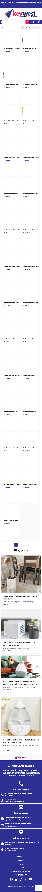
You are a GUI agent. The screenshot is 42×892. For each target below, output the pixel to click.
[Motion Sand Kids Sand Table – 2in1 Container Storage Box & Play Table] (3, 325)
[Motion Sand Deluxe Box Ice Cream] (22, 179)
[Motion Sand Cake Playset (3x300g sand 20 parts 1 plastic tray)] (3, 179)
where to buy (21, 875)
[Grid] (2, 27)
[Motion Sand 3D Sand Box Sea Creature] (22, 107)
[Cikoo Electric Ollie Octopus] (22, 34)
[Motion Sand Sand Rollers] (3, 434)
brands (21, 860)
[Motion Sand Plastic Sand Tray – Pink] (3, 397)
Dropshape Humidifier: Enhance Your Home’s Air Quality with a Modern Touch (20, 683)
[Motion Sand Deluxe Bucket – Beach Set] (3, 216)
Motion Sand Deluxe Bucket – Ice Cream (18, 266)
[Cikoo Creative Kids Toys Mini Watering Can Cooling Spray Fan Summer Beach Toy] (3, 34)
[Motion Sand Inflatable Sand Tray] (22, 288)
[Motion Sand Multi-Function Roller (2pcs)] (3, 361)
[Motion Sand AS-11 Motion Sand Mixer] (22, 143)
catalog (21, 868)
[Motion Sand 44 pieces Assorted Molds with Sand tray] (3, 143)
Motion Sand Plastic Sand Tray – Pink (17, 412)
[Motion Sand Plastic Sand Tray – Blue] (22, 361)
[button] (3, 5)
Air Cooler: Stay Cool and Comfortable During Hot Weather (19, 644)
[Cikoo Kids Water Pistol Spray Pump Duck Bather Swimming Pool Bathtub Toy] (22, 70)
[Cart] (38, 22)
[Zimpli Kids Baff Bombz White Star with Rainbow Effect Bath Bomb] (22, 470)
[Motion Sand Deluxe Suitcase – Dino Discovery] (22, 252)
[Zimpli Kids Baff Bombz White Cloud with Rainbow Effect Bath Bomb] (3, 506)
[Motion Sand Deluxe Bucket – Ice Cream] (3, 252)
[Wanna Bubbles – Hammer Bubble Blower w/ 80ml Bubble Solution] (3, 470)
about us (21, 857)
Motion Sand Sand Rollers (13, 448)
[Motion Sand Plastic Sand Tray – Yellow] (22, 397)
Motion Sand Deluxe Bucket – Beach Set (18, 230)
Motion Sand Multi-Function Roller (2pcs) (18, 375)
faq (21, 864)
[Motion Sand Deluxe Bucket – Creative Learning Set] (22, 216)
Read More (7, 604)
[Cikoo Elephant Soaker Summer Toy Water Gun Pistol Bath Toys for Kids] (3, 70)
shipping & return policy (21, 871)
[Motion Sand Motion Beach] (22, 325)
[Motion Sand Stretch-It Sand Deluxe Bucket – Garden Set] (22, 434)
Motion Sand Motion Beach (32, 339)
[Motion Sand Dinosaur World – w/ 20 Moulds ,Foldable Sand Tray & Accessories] (3, 288)
